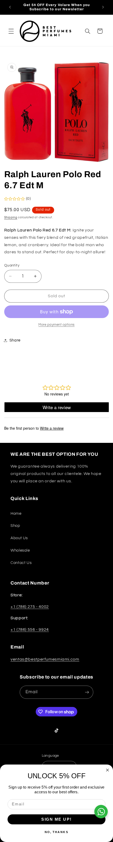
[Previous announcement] (10, 7)
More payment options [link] (56, 324)
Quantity (11, 265)
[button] (11, 31)
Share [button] (14, 340)
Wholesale (20, 550)
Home (16, 514)
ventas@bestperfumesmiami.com (45, 659)
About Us (19, 538)
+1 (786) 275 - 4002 (30, 607)
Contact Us (21, 563)
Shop (15, 526)
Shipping (10, 217)
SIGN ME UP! (56, 819)
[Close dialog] (108, 770)
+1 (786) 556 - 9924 (30, 629)
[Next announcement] (103, 7)
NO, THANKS (57, 832)
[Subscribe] (87, 692)
